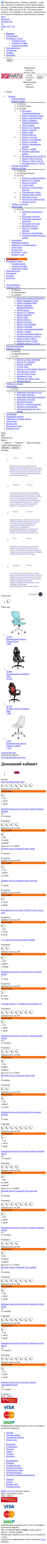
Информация (12, 1461)
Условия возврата (14, 1472)
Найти (9, 60)
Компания (10, 1444)
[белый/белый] (8, 786)
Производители (13, 48)
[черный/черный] (3, 786)
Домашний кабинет (15, 1437)
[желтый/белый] (27, 786)
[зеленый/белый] (17, 786)
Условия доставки (19, 266)
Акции (9, 1451)
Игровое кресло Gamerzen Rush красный (19, 880)
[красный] (12, 825)
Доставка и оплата (14, 38)
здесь (43, 1539)
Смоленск (7, 21)
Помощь (10, 1463)
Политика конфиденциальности (20, 1475)
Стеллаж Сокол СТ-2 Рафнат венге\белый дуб (21, 1004)
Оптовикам (11, 50)
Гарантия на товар (14, 1470)
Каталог (12, 96)
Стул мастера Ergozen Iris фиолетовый (18, 940)
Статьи (9, 1482)
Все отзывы (33, 593)
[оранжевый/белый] (31, 786)
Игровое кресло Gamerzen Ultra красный (19, 1191)
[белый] (8, 825)
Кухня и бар (20, 757)
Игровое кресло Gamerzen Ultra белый (18, 1075)
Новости (10, 1449)
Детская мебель (8, 757)
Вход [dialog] (3, 17)
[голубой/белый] (22, 786)
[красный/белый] (12, 786)
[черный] (17, 825)
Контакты (5, 19)
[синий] (3, 825)
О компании (11, 1447)
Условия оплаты (18, 264)
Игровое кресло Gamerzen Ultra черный (18, 1267)
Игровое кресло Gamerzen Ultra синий (18, 848)
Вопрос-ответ (12, 1484)
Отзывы (9, 53)
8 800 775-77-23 (8, 26)
